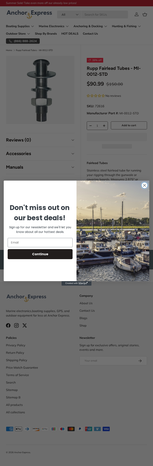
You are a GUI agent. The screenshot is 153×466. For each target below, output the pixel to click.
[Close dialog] (144, 185)
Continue (40, 254)
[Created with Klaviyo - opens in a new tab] (76, 283)
